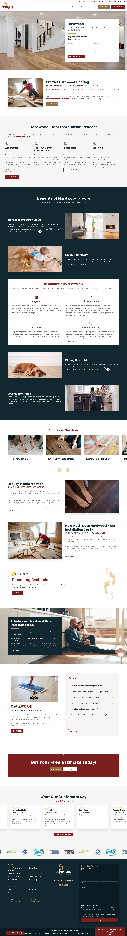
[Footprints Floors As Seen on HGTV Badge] (22, 852)
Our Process (11, 889)
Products (84, 7)
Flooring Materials (73, 170)
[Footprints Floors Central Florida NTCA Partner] (9, 852)
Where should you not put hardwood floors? (88, 703)
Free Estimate (118, 7)
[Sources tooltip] (40, 231)
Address (83, 882)
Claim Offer (17, 731)
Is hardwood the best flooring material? (86, 686)
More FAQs (74, 731)
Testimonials (32, 889)
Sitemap (72, 933)
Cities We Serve (34, 902)
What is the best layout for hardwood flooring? (89, 715)
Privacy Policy (87, 916)
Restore (114, 2)
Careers (31, 893)
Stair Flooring (33, 880)
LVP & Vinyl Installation (36, 873)
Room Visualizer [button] (13, 933)
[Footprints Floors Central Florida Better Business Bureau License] (37, 852)
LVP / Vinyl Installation (61, 459)
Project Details (84, 897)
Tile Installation (19, 459)
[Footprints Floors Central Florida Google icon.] (124, 1)
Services (74, 7)
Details (109, 934)
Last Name (95, 43)
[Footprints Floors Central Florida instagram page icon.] (120, 1)
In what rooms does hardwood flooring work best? (90, 692)
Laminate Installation (98, 459)
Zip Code (83, 887)
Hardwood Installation (14, 873)
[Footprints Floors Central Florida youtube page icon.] (122, 1)
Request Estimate (76, 56)
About (92, 7)
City (101, 882)
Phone (69, 48)
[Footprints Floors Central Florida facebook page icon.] (118, 1)
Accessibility (65, 933)
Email (94, 48)
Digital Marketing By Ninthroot (85, 933)
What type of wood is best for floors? (85, 697)
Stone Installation (13, 880)
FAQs (9, 893)
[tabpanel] (19, 160)
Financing (85, 2)
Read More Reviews (63, 835)
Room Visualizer (104, 2)
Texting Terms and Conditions (89, 905)
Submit (99, 920)
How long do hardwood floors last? (84, 709)
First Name (70, 43)
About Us (11, 886)
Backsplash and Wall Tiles (36, 877)
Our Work (94, 2)
